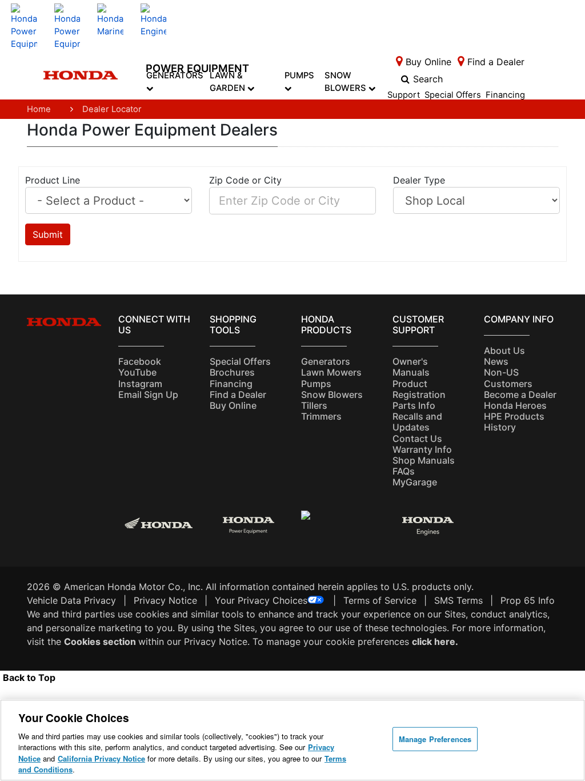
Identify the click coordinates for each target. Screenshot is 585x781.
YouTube (137, 372)
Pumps (299, 75)
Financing (505, 95)
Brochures (232, 372)
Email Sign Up (148, 394)
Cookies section (101, 641)
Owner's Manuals (411, 367)
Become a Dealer (520, 394)
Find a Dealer (238, 394)
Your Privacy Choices (261, 600)
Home (39, 109)
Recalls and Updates (417, 422)
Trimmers (321, 416)
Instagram (140, 383)
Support (403, 95)
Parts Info (413, 405)
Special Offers (452, 95)
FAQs (403, 471)
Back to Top (29, 677)
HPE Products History (514, 422)
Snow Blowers (346, 81)
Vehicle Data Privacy (71, 600)
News (496, 361)
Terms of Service (379, 600)
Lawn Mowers (331, 372)
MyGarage (414, 482)
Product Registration (419, 389)
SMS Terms (458, 600)
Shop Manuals (423, 460)
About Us (504, 350)
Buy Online (233, 405)
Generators (174, 75)
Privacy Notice (165, 600)
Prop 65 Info (527, 600)
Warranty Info (422, 449)
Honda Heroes (515, 405)
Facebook (139, 361)
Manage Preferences (435, 739)
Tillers (314, 405)
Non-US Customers (508, 377)
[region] (292, 740)
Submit (48, 234)
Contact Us (417, 438)
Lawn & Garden (228, 81)
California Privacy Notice (101, 758)
